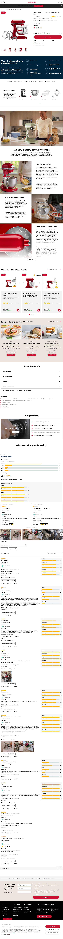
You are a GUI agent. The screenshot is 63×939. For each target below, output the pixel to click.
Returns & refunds (16, 911)
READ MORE (10, 354)
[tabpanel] (48, 26)
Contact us (5, 913)
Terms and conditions (17, 907)
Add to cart (49, 37)
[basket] (61, 2)
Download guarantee (9, 390)
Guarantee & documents (5, 912)
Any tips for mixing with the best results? (43, 428)
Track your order (6, 909)
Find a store (7, 919)
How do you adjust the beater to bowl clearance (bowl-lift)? (47, 432)
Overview (10, 81)
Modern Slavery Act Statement (28, 912)
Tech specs (47, 81)
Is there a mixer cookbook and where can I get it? (44, 425)
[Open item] (20, 97)
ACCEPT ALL (52, 926)
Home (2, 9)
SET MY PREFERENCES (53, 932)
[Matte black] (39, 27)
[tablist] (37, 23)
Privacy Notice (7, 934)
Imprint (14, 913)
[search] (4, 2)
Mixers (6, 9)
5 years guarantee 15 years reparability (43, 18)
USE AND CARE (29, 390)
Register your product (44, 916)
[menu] (1, 2)
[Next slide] (28, 50)
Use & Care (19, 390)
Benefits (25, 81)
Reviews (53, 81)
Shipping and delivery (17, 909)
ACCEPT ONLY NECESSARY (53, 929)
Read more (31, 259)
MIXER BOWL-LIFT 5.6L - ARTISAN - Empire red (47, 13)
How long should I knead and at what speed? (43, 435)
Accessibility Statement (15, 915)
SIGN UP (47, 897)
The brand (26, 907)
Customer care (6, 907)
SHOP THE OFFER (38, 5)
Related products (33, 81)
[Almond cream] (41, 27)
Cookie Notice (12, 932)
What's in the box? (18, 81)
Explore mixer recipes (28, 321)
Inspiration (41, 81)
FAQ (3, 915)
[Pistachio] (36, 27)
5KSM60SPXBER (37, 16)
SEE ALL (15, 432)
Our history (26, 909)
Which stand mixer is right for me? (41, 422)
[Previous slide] (1, 50)
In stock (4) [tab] (37, 23)
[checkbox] (33, 884)
